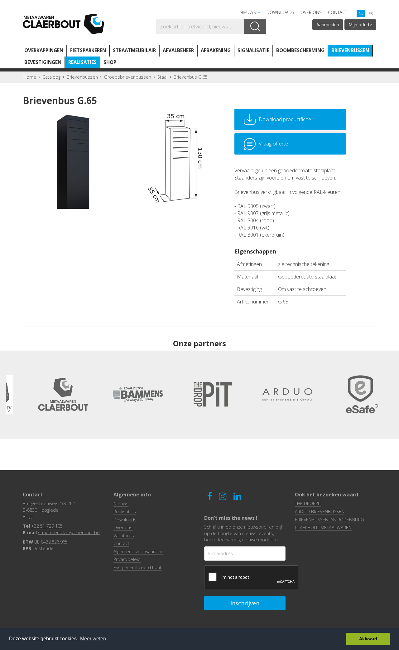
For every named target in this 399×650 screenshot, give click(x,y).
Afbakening (216, 50)
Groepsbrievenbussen (127, 77)
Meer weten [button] (93, 638)
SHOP (109, 62)
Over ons (311, 12)
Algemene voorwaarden (138, 551)
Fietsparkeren (88, 50)
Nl (361, 13)
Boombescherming (300, 50)
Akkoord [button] (368, 638)
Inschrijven (244, 603)
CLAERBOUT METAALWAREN (323, 527)
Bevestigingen (42, 62)
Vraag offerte (273, 143)
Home (29, 77)
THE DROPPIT (308, 503)
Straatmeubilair (134, 50)
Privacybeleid (127, 559)
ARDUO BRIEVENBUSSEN (319, 512)
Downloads (280, 12)
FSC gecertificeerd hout (137, 567)
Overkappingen (43, 50)
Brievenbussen (350, 50)
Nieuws (248, 12)
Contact (337, 12)
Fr (371, 13)
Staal (162, 77)
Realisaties (82, 62)
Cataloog (51, 77)
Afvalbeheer (178, 50)
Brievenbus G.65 (191, 77)
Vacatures (123, 536)
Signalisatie (253, 50)
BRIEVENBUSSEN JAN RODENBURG (329, 520)
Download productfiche (285, 119)
